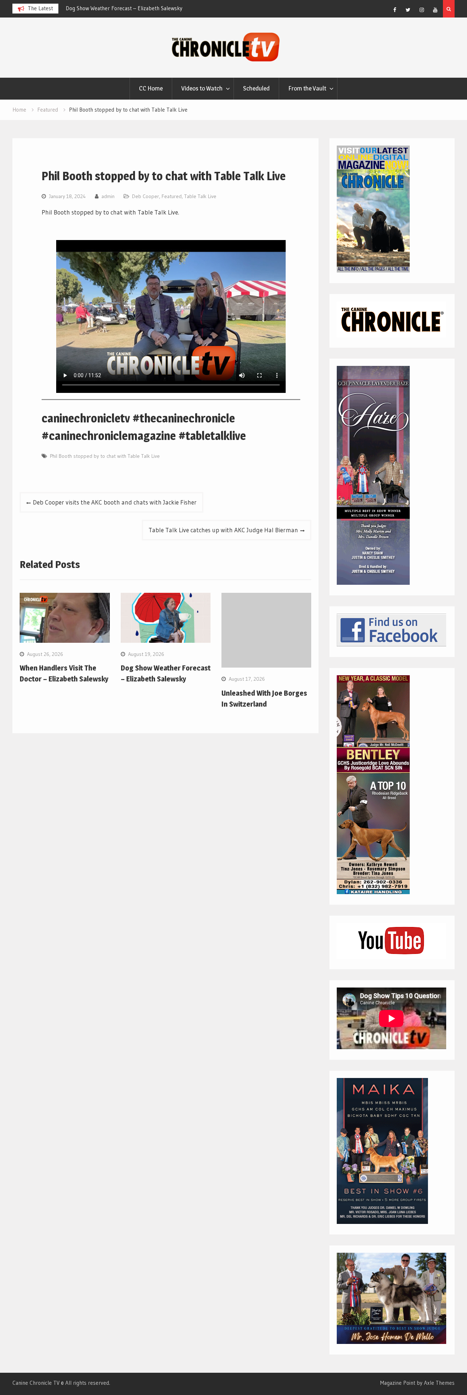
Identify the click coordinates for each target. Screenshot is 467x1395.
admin (108, 196)
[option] (131, 8)
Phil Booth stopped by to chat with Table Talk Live (105, 456)
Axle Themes (439, 1382)
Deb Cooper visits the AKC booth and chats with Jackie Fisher (115, 502)
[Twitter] (408, 10)
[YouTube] (435, 10)
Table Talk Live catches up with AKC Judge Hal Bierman (223, 530)
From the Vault (307, 88)
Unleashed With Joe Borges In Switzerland (114, 8)
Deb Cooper (145, 196)
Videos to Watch (202, 88)
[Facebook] (395, 10)
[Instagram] (422, 10)
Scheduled (256, 88)
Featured (172, 196)
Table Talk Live (200, 196)
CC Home (151, 88)
